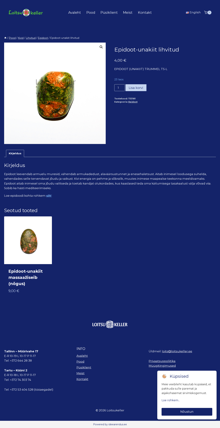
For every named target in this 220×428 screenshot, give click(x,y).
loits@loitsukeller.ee (177, 351)
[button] (101, 47)
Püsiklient (109, 12)
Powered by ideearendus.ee (110, 424)
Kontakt (145, 12)
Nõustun (187, 412)
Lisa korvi (136, 88)
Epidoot (133, 102)
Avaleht (74, 12)
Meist (128, 12)
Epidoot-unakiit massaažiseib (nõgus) (25, 277)
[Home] (5, 37)
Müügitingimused (162, 365)
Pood (90, 12)
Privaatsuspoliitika (162, 361)
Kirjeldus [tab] (15, 153)
